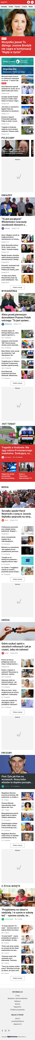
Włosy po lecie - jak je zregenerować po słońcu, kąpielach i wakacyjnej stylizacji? (10, 692)
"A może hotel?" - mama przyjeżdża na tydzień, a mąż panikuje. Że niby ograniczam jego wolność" (10, 938)
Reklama (17, 1001)
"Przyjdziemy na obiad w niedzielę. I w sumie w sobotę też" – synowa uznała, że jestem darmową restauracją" (17, 912)
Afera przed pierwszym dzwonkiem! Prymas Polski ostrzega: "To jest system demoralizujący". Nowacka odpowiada (16, 317)
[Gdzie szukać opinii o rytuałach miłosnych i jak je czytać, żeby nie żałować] (17, 631)
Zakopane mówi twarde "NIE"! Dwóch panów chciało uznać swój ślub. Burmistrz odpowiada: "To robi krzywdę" (10, 343)
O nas (18, 996)
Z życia (24, 7)
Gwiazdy (4, 7)
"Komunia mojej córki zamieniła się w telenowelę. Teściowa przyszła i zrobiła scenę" (9, 958)
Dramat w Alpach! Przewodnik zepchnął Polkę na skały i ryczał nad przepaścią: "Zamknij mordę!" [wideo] (10, 119)
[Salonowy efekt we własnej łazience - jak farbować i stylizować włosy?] (27, 683)
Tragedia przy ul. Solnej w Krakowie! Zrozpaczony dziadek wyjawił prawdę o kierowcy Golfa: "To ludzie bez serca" (10, 363)
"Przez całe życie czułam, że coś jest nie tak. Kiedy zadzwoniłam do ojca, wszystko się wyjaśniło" (10, 948)
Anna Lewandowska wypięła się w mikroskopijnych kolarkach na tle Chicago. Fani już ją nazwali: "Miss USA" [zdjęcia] (10, 539)
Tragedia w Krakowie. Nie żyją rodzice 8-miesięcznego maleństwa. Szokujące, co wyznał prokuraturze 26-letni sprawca (17, 450)
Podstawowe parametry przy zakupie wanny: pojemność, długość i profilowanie (9, 529)
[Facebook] (2, 1031)
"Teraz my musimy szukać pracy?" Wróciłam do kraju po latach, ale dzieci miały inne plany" (10, 968)
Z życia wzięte (10, 886)
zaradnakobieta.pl (17, 1021)
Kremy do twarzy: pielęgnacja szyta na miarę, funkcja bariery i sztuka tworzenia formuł (9, 662)
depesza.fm (18, 1024)
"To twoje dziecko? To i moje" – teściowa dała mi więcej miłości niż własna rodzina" (10, 928)
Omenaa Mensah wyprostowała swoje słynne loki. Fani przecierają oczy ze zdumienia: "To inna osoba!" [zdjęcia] (8, 805)
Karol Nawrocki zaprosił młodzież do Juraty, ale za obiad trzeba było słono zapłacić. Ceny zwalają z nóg (10, 89)
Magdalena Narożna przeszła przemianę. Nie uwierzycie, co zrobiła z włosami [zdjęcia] (9, 795)
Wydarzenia (9, 291)
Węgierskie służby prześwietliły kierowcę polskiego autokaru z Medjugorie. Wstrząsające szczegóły (8, 476)
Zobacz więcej (17, 287)
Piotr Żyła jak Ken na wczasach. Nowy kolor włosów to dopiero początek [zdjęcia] (17, 779)
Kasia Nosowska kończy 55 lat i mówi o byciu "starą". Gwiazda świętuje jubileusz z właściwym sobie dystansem (10, 247)
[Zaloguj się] (28, 2)
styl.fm (17, 1018)
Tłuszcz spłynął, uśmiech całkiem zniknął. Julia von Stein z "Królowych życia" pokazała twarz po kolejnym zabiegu (14, 151)
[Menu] (32, 2)
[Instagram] (6, 1031)
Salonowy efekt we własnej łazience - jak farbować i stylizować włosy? (9, 682)
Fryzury (17, 7)
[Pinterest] (9, 1031)
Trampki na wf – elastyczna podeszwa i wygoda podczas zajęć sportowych (9, 560)
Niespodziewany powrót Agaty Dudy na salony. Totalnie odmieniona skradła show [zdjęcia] (9, 815)
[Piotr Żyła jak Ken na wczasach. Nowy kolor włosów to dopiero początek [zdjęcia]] (17, 764)
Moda (31, 7)
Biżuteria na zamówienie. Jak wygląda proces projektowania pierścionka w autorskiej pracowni (10, 549)
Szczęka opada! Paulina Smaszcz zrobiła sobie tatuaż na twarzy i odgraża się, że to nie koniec (10, 99)
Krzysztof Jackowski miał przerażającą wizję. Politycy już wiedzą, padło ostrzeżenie (10, 268)
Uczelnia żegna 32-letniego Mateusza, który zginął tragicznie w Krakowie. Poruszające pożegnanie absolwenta (10, 333)
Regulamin (17, 1007)
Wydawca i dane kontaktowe (17, 998)
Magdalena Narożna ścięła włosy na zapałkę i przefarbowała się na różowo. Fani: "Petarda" (10, 836)
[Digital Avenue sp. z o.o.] (12, 1036)
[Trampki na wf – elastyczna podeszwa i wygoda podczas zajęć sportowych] (27, 561)
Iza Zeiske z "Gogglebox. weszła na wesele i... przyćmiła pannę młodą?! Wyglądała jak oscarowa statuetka (10, 570)
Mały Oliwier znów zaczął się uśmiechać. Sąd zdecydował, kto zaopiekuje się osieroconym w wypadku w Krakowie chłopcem (10, 353)
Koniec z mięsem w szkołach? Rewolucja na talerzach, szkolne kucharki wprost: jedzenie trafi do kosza (10, 672)
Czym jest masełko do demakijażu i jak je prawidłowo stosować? (9, 703)
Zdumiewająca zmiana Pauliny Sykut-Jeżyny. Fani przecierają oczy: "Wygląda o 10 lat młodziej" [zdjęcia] (9, 826)
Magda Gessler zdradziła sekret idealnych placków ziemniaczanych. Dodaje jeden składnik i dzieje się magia (10, 257)
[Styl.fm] (5, 2)
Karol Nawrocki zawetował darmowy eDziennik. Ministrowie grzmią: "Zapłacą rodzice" (10, 374)
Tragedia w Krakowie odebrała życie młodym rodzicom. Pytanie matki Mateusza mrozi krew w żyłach (9, 129)
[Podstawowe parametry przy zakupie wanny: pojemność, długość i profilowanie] (27, 530)
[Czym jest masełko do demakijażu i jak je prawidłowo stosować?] (27, 704)
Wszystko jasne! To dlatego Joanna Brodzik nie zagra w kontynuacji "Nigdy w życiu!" (16, 47)
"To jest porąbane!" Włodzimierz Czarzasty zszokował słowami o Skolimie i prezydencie (14, 221)
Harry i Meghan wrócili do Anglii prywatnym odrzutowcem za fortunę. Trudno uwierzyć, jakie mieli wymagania (10, 237)
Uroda (11, 7)
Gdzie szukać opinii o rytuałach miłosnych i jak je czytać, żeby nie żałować (16, 646)
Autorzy (17, 1004)
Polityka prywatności (17, 1010)
